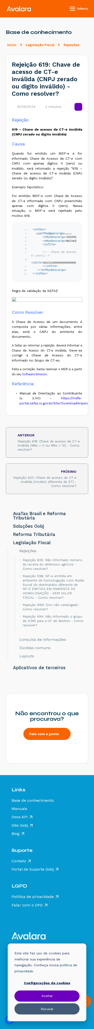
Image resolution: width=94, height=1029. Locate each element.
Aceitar (47, 996)
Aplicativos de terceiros (39, 668)
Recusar (47, 1009)
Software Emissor (34, 374)
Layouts (26, 656)
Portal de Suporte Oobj (33, 869)
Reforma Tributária (34, 534)
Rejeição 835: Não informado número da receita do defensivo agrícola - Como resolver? (52, 564)
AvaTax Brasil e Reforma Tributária (39, 515)
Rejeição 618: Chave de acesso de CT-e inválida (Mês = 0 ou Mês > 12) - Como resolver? (49, 442)
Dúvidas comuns (34, 648)
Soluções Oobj (28, 526)
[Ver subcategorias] (8, 516)
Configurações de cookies (47, 983)
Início (11, 45)
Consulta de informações (42, 639)
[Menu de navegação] (85, 9)
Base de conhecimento (33, 800)
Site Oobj (20, 825)
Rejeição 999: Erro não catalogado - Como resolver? (52, 607)
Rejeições (72, 45)
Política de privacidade (33, 897)
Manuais (19, 809)
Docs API (20, 817)
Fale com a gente (44, 734)
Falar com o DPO (27, 905)
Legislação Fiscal (40, 45)
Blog (16, 834)
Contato (19, 861)
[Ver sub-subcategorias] (15, 551)
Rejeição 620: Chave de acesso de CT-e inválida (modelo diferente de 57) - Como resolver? (44, 479)
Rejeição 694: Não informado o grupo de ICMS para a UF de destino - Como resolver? (53, 620)
